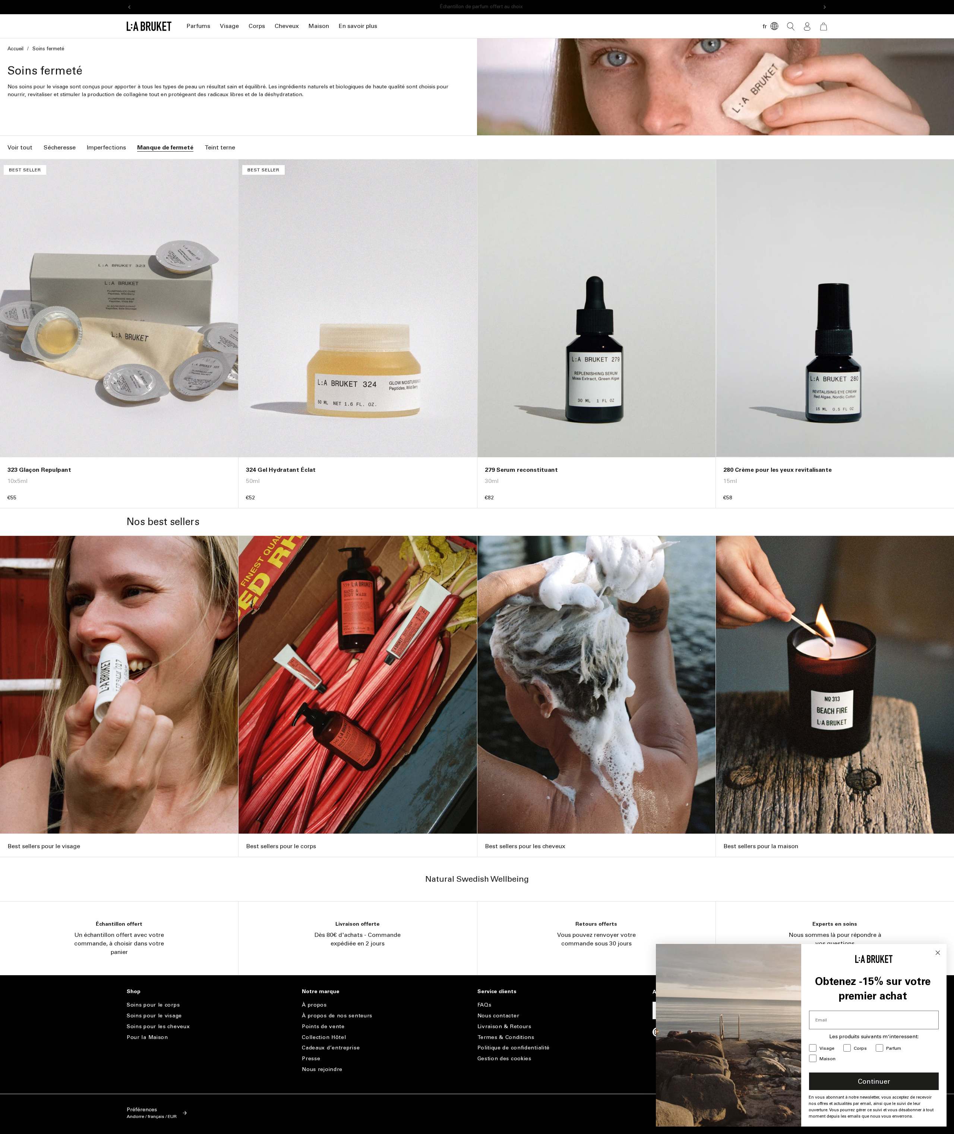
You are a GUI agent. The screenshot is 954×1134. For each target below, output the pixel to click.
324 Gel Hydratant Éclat (281, 469)
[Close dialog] (937, 952)
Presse (311, 1058)
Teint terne (220, 147)
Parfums (198, 25)
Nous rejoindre (322, 1069)
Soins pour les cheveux (158, 1026)
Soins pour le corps (153, 1005)
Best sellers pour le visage (43, 846)
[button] (198, 26)
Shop (133, 992)
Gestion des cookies (504, 1058)
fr (764, 26)
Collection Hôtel (324, 1037)
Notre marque (320, 992)
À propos (314, 1005)
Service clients (497, 992)
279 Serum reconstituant (521, 469)
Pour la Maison (147, 1037)
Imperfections (106, 147)
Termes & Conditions (505, 1037)
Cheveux (287, 25)
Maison (319, 25)
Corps (257, 25)
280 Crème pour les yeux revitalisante (777, 469)
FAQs (484, 1005)
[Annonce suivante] (824, 7)
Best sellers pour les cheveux (525, 846)
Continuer (874, 1081)
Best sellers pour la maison (760, 846)
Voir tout (19, 147)
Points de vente (323, 1026)
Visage (229, 25)
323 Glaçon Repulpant (39, 469)
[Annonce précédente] (129, 7)
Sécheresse (60, 147)
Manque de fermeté (165, 147)
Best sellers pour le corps (281, 846)
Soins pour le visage (154, 1016)
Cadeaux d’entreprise (331, 1048)
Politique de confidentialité (513, 1048)
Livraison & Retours (504, 1026)
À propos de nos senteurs (337, 1016)
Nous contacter (498, 1016)
